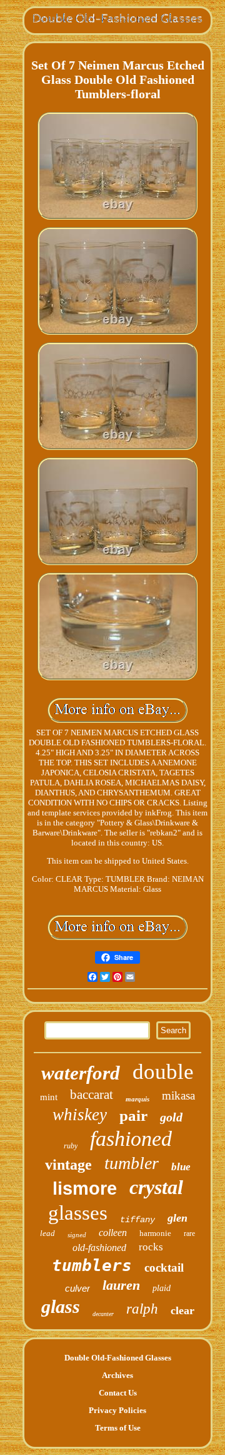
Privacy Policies (117, 1410)
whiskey (79, 1114)
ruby (71, 1145)
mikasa (178, 1095)
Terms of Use (118, 1427)
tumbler (131, 1163)
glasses (78, 1213)
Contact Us (118, 1392)
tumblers (92, 1265)
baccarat (91, 1094)
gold (171, 1117)
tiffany (137, 1220)
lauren (121, 1285)
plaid (161, 1288)
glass (60, 1306)
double (163, 1071)
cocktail (164, 1267)
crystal (156, 1187)
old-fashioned (99, 1247)
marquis (137, 1099)
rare (189, 1233)
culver (77, 1288)
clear (182, 1310)
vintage (68, 1164)
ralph (142, 1309)
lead (47, 1233)
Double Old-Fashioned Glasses (117, 1357)
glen (178, 1218)
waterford (80, 1073)
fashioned (131, 1138)
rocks (151, 1247)
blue (181, 1167)
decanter (103, 1313)
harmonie (155, 1233)
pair (133, 1115)
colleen (113, 1232)
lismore (84, 1188)
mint (49, 1097)
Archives (117, 1375)
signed (77, 1234)
